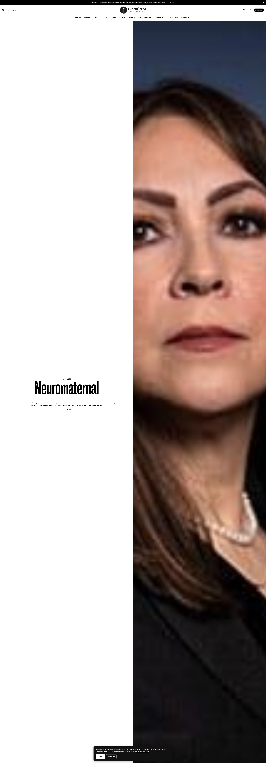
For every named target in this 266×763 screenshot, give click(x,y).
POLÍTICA (105, 18)
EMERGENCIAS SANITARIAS (91, 18)
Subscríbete (258, 10)
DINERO (114, 18)
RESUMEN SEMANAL (161, 18)
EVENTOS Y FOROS (186, 18)
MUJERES (122, 18)
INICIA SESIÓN (174, 18)
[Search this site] (3, 10)
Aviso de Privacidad (142, 752)
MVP (140, 18)
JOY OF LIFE (131, 18)
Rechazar (111, 756)
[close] (263, 2)
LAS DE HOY (77, 18)
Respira (13, 10)
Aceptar (100, 756)
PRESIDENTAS (148, 18)
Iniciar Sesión (247, 10)
